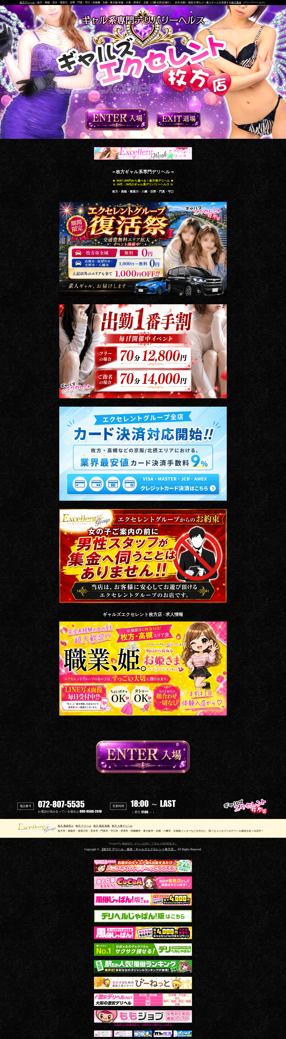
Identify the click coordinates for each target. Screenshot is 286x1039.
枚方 (27, 2)
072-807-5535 (61, 804)
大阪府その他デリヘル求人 (157, 1024)
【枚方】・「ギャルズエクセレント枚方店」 (138, 849)
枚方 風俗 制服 (101, 826)
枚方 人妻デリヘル (122, 826)
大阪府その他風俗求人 (126, 1024)
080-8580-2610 (91, 811)
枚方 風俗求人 (65, 826)
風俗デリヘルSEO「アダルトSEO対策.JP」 (149, 843)
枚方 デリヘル (83, 826)
